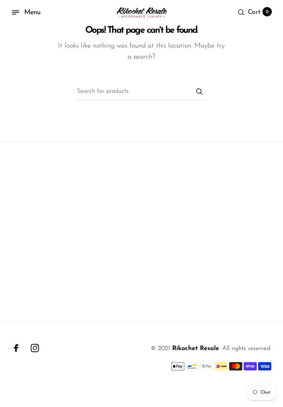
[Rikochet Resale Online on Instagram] (35, 348)
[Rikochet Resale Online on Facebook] (16, 348)
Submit (199, 91)
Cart (258, 12)
